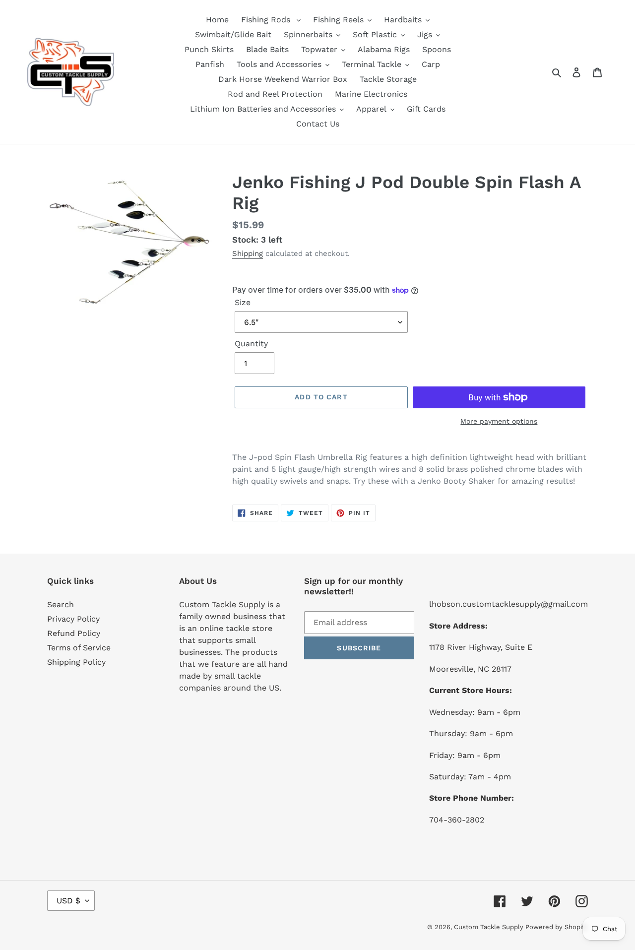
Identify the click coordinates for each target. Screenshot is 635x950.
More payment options (498, 421)
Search (60, 604)
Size (243, 302)
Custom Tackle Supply (489, 927)
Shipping (247, 253)
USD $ (68, 900)
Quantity (251, 343)
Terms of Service (79, 647)
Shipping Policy (76, 662)
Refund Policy (73, 633)
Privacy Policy (73, 619)
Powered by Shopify (556, 927)
